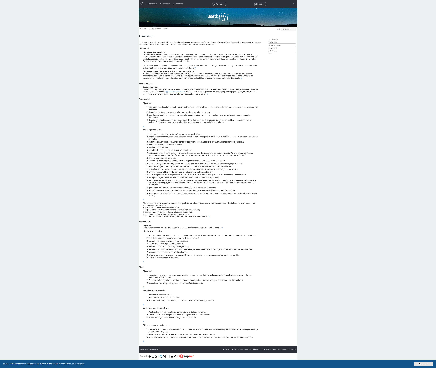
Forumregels (273, 48)
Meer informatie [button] (78, 364)
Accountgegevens (275, 45)
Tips (270, 54)
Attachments (273, 51)
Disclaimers (273, 42)
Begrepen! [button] (423, 364)
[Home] (218, 17)
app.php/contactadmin (175, 92)
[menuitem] (219, 4)
